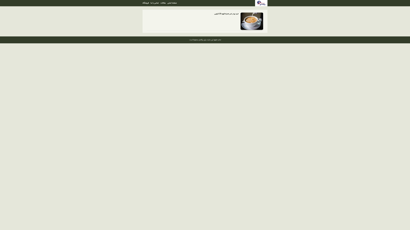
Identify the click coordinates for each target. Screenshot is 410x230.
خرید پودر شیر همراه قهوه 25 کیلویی (226, 14)
